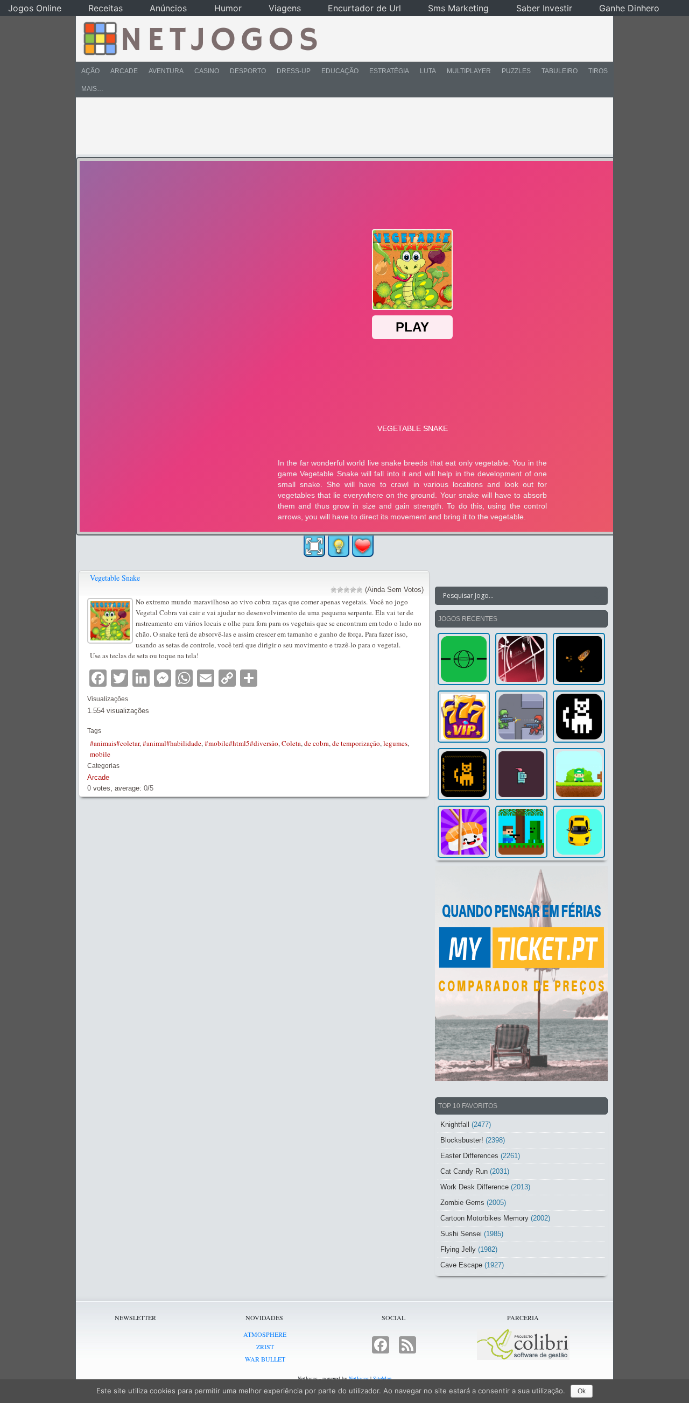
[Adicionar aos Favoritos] (363, 545)
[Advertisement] (337, 126)
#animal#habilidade (172, 743)
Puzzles (516, 71)
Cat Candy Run (464, 1171)
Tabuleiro (560, 71)
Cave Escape (461, 1265)
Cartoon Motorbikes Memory (484, 1218)
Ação (90, 71)
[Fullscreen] (314, 546)
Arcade (124, 71)
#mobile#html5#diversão (241, 743)
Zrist (265, 1346)
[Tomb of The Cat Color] (579, 716)
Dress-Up (294, 71)
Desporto (248, 71)
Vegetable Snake (115, 578)
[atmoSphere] (464, 659)
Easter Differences (469, 1156)
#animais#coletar (114, 743)
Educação (339, 71)
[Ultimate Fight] (521, 716)
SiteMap (382, 1378)
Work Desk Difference (474, 1187)
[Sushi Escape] (464, 832)
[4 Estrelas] (353, 590)
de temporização (356, 743)
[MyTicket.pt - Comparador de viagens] (521, 973)
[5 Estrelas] (359, 590)
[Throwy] (579, 774)
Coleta (291, 743)
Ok (582, 1391)
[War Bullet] (579, 659)
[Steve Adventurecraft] (521, 832)
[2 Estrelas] (340, 590)
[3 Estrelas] (346, 590)
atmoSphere (264, 1334)
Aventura (166, 71)
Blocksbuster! (461, 1140)
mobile (100, 754)
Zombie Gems (462, 1202)
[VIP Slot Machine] (464, 716)
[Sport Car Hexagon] (579, 832)
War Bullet (265, 1359)
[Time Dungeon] (521, 774)
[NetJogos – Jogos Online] (199, 37)
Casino (206, 71)
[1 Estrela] (334, 590)
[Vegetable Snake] (111, 619)
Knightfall (454, 1124)
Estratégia (389, 71)
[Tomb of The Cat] (464, 774)
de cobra (316, 743)
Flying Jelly (458, 1249)
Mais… (92, 89)
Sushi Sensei (461, 1234)
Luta (428, 71)
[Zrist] (521, 659)
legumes (395, 743)
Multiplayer (469, 71)
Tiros (598, 71)
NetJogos (359, 1378)
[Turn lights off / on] (338, 546)
